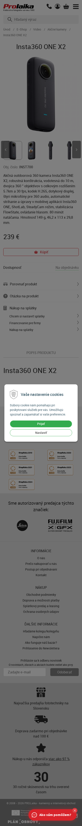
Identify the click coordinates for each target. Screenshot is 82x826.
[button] (74, 810)
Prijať (41, 424)
